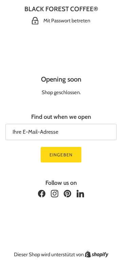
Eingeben (60, 154)
